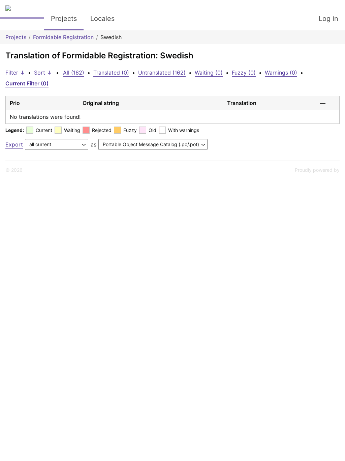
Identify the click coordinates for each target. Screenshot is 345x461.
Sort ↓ (43, 72)
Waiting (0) (209, 72)
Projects (64, 19)
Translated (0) (111, 72)
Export (14, 144)
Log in (328, 19)
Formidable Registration (63, 37)
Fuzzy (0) (244, 72)
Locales (102, 19)
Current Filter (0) (27, 83)
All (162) (73, 72)
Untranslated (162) (162, 72)
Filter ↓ (15, 72)
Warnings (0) (281, 72)
